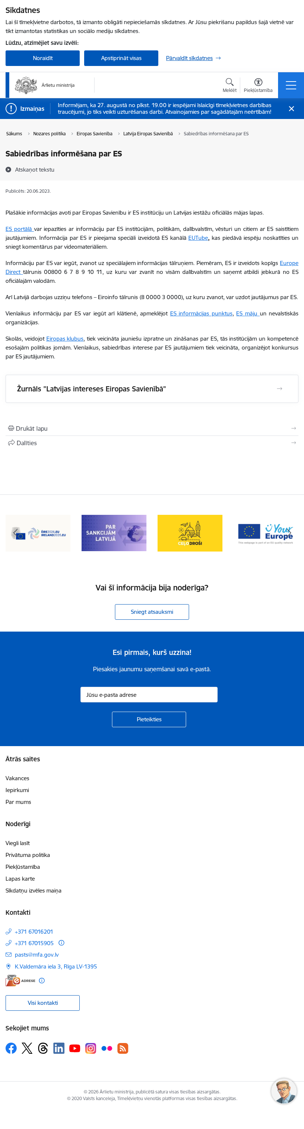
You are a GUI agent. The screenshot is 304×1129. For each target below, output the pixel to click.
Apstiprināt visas (121, 58)
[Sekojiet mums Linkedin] (59, 1048)
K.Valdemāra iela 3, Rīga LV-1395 (56, 966)
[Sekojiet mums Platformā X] (27, 1048)
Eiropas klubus (65, 338)
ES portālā (20, 228)
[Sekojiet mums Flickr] (106, 1047)
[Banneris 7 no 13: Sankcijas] (114, 532)
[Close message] (291, 108)
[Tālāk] (289, 533)
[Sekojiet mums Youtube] (74, 1047)
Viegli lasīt (18, 843)
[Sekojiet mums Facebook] (11, 1048)
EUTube (198, 237)
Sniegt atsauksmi (152, 611)
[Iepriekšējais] (15, 533)
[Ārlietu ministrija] (45, 85)
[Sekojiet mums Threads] (43, 1048)
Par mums (18, 801)
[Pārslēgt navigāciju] (291, 85)
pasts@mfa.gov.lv (37, 954)
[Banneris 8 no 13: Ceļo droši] (190, 532)
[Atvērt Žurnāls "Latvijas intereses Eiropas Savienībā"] (279, 388)
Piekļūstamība (23, 866)
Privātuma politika (28, 854)
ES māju (248, 313)
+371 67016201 (34, 931)
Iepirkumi (17, 790)
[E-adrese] (20, 980)
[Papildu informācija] (61, 943)
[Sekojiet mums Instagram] (90, 1048)
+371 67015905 (34, 943)
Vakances (17, 778)
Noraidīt (43, 58)
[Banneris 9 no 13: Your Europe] (266, 532)
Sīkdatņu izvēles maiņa (34, 890)
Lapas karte (20, 878)
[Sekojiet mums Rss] (122, 1048)
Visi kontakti (43, 1002)
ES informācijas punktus (201, 313)
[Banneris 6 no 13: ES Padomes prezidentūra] (38, 532)
